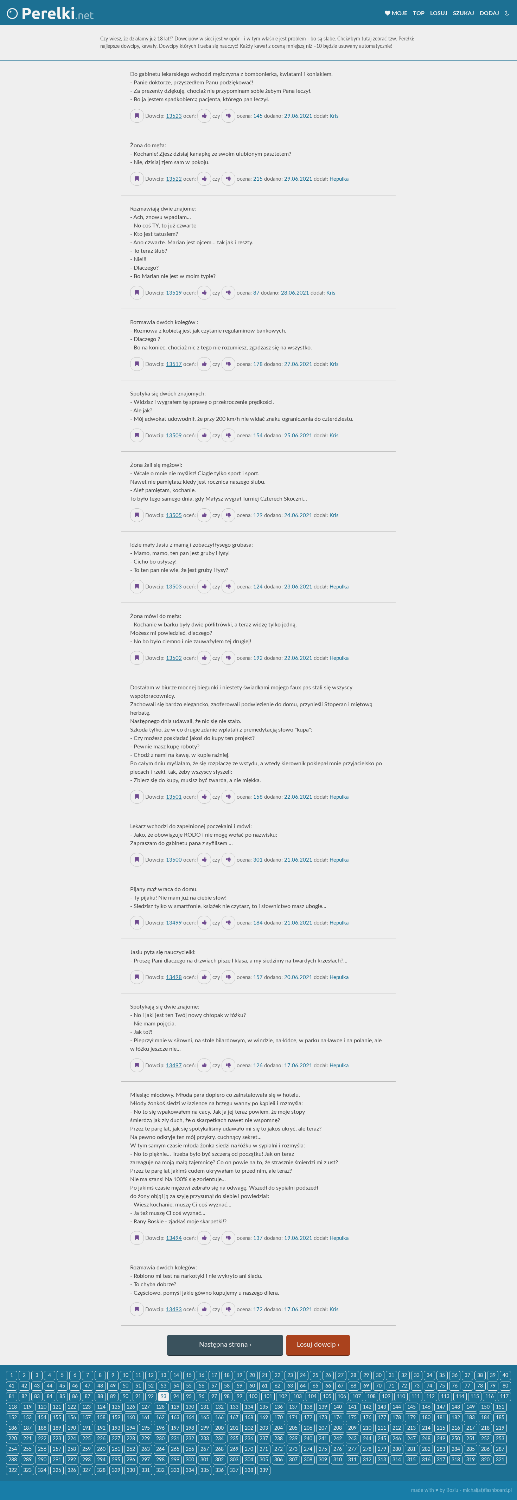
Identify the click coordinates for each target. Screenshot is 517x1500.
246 (396, 1438)
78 (480, 1386)
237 (264, 1438)
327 (86, 1470)
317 (441, 1459)
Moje (398, 13)
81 (11, 1396)
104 (312, 1396)
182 (456, 1417)
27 (341, 1375)
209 (352, 1428)
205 (293, 1428)
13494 (174, 1238)
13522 (174, 179)
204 (278, 1428)
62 (277, 1386)
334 (190, 1470)
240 (308, 1438)
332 (160, 1470)
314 (396, 1459)
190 (72, 1428)
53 (163, 1386)
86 (75, 1396)
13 (163, 1375)
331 (145, 1470)
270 (249, 1449)
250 (456, 1438)
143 (382, 1407)
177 (382, 1417)
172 (308, 1417)
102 (283, 1396)
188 (42, 1428)
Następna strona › (225, 1344)
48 (100, 1386)
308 (308, 1459)
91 (138, 1396)
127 (145, 1407)
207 (323, 1428)
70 (379, 1386)
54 (176, 1386)
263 (145, 1449)
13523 (174, 116)
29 (366, 1375)
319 (470, 1459)
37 (467, 1375)
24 (303, 1375)
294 (101, 1459)
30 (379, 1375)
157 (86, 1417)
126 (131, 1407)
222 (42, 1438)
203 (264, 1428)
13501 (174, 797)
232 (190, 1438)
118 (12, 1407)
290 (42, 1459)
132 (219, 1407)
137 (293, 1407)
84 (49, 1396)
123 (86, 1407)
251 (470, 1438)
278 (367, 1449)
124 (101, 1407)
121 (57, 1407)
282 (426, 1449)
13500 (174, 860)
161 (145, 1417)
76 (455, 1386)
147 (441, 1407)
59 (239, 1386)
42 (24, 1386)
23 (290, 1375)
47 (87, 1386)
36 (455, 1375)
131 (204, 1407)
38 (480, 1375)
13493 (174, 1309)
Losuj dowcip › (318, 1344)
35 (442, 1375)
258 (72, 1449)
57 (214, 1386)
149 (470, 1407)
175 (352, 1417)
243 (352, 1438)
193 (116, 1428)
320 (485, 1459)
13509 (174, 435)
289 (27, 1459)
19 (239, 1375)
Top (419, 13)
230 (160, 1438)
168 (249, 1417)
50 (125, 1386)
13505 (174, 515)
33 (417, 1375)
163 (175, 1417)
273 (293, 1449)
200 (219, 1428)
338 (249, 1470)
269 (234, 1449)
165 (204, 1417)
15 (189, 1375)
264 (160, 1449)
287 (500, 1449)
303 (234, 1459)
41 (11, 1386)
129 (175, 1407)
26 (328, 1375)
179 (411, 1417)
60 (252, 1386)
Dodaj (489, 13)
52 (151, 1386)
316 (426, 1459)
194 (131, 1428)
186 (12, 1428)
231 (175, 1438)
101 (268, 1396)
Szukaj (463, 13)
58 (227, 1386)
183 (470, 1417)
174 (337, 1417)
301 (204, 1459)
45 (62, 1386)
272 (278, 1449)
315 (411, 1459)
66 (328, 1386)
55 (189, 1386)
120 (42, 1407)
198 (190, 1428)
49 (113, 1386)
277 (352, 1449)
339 (264, 1470)
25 (315, 1375)
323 (27, 1470)
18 (227, 1375)
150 (485, 1407)
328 (101, 1470)
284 (456, 1449)
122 (72, 1407)
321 (500, 1459)
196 (160, 1428)
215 (441, 1428)
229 (145, 1438)
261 (116, 1449)
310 (337, 1459)
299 (175, 1459)
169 (264, 1417)
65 (315, 1386)
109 (386, 1396)
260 (101, 1449)
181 (441, 1417)
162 (160, 1417)
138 (308, 1407)
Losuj (438, 13)
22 (277, 1375)
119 (27, 1407)
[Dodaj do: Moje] (137, 116)
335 (204, 1470)
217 (470, 1428)
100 (253, 1396)
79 (493, 1386)
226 (101, 1438)
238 (278, 1438)
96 (201, 1396)
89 (113, 1396)
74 (429, 1386)
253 (500, 1438)
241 (323, 1438)
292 (72, 1459)
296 (131, 1459)
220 (12, 1438)
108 (371, 1396)
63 (290, 1386)
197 (175, 1428)
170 (278, 1417)
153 (27, 1417)
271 (264, 1449)
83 (37, 1396)
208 (337, 1428)
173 (323, 1417)
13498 (174, 977)
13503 (174, 587)
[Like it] (204, 116)
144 (396, 1407)
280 (396, 1449)
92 (151, 1396)
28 (353, 1375)
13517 (174, 364)
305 (264, 1459)
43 (37, 1386)
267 (204, 1449)
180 (426, 1417)
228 (131, 1438)
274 (308, 1449)
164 (190, 1417)
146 (426, 1407)
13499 (174, 923)
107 (356, 1396)
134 (249, 1407)
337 (234, 1470)
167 (234, 1417)
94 (176, 1396)
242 (337, 1438)
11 (138, 1375)
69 (366, 1386)
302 (219, 1459)
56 (201, 1386)
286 (485, 1449)
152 (12, 1417)
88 (100, 1396)
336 (219, 1470)
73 (417, 1386)
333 (175, 1470)
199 (204, 1428)
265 (175, 1449)
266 (190, 1449)
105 (327, 1396)
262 (131, 1449)
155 (57, 1417)
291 (57, 1459)
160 (131, 1417)
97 (214, 1396)
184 (485, 1417)
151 (500, 1407)
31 (391, 1375)
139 (323, 1407)
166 (219, 1417)
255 (27, 1449)
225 (86, 1438)
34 (429, 1375)
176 (367, 1417)
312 (367, 1459)
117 (504, 1396)
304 (249, 1459)
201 (234, 1428)
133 (234, 1407)
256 (42, 1449)
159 (116, 1417)
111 (415, 1396)
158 (101, 1417)
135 (264, 1407)
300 (190, 1459)
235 (234, 1438)
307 (293, 1459)
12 (151, 1375)
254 (12, 1449)
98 (227, 1396)
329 (116, 1470)
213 (411, 1428)
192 (101, 1428)
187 (27, 1428)
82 (24, 1396)
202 (249, 1428)
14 (176, 1375)
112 (430, 1396)
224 (72, 1438)
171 (293, 1417)
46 (75, 1386)
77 (467, 1386)
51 (138, 1386)
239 (293, 1438)
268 (219, 1449)
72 (404, 1386)
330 (131, 1470)
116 (489, 1396)
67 (341, 1386)
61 (265, 1386)
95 (189, 1396)
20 (252, 1375)
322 (12, 1470)
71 (391, 1386)
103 (297, 1396)
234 (219, 1438)
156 (72, 1417)
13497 (174, 1065)
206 (308, 1428)
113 (445, 1396)
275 (323, 1449)
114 (460, 1396)
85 (62, 1396)
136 (278, 1407)
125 (116, 1407)
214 (426, 1428)
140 (337, 1407)
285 (470, 1449)
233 (204, 1438)
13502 (174, 658)
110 (401, 1396)
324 (42, 1470)
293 (86, 1459)
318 (456, 1459)
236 (249, 1438)
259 (86, 1449)
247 (411, 1438)
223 (57, 1438)
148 (456, 1407)
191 (86, 1428)
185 (500, 1417)
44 (49, 1386)
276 (337, 1449)
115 (475, 1396)
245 (382, 1438)
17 (214, 1375)
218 (485, 1428)
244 (367, 1438)
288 (12, 1459)
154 (42, 1417)
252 (485, 1438)
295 (116, 1459)
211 (382, 1428)
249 (441, 1438)
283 (441, 1449)
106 (342, 1396)
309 (323, 1459)
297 (145, 1459)
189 (57, 1428)
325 (57, 1470)
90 (125, 1396)
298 (160, 1459)
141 (352, 1407)
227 (116, 1438)
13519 (174, 293)
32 (404, 1375)
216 (456, 1428)
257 (57, 1449)
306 (278, 1459)
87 (87, 1396)
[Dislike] (228, 116)
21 (265, 1375)
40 (505, 1375)
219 (500, 1428)
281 (411, 1449)
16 (201, 1375)
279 (382, 1449)
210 (367, 1428)
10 (125, 1375)
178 (396, 1417)
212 (396, 1428)
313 (382, 1459)
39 (493, 1375)
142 (367, 1407)
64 (303, 1386)
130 (190, 1407)
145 (411, 1407)
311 (352, 1459)
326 (72, 1470)
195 (145, 1428)
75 (442, 1386)
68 (353, 1386)
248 (426, 1438)
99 (239, 1396)
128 (160, 1407)
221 (27, 1438)
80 (505, 1386)
